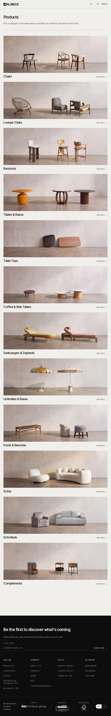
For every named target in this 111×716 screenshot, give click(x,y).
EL (104, 706)
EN (99, 706)
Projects (8, 666)
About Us (36, 666)
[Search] (91, 4)
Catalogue (9, 671)
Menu (105, 4)
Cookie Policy (65, 671)
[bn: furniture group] (34, 706)
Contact (35, 671)
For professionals (41, 686)
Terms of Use (65, 676)
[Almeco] (10, 4)
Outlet (7, 676)
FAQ (33, 681)
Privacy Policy (66, 666)
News (33, 676)
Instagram (91, 666)
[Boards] (98, 4)
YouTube (89, 676)
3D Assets (11, 688)
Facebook (90, 671)
